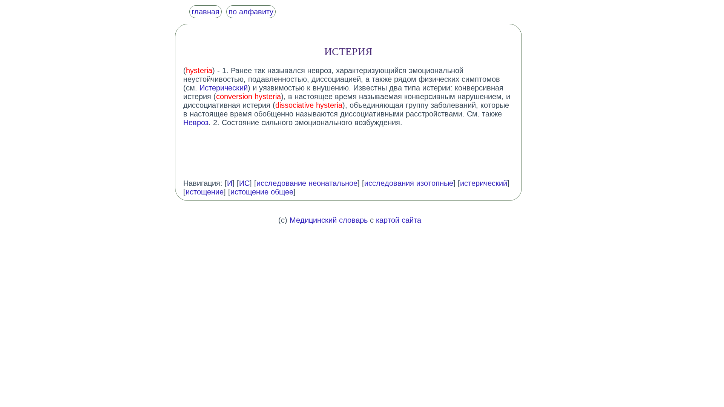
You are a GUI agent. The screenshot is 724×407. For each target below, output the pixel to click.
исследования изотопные (408, 183)
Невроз (196, 122)
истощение (205, 192)
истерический (483, 183)
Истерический (223, 88)
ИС (244, 183)
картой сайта (398, 220)
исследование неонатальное (306, 183)
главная (205, 12)
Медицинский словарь (329, 220)
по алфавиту (251, 12)
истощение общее (261, 192)
